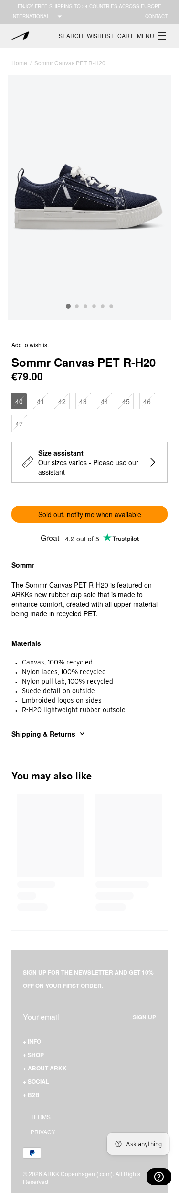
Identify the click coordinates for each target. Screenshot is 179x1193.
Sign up (144, 1017)
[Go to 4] (94, 307)
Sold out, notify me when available (89, 514)
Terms (41, 1116)
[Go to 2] (77, 307)
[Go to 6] (111, 307)
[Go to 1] (68, 306)
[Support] (159, 1176)
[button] (152, 35)
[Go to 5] (103, 307)
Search (71, 35)
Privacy (43, 1132)
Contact (156, 16)
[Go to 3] (85, 307)
